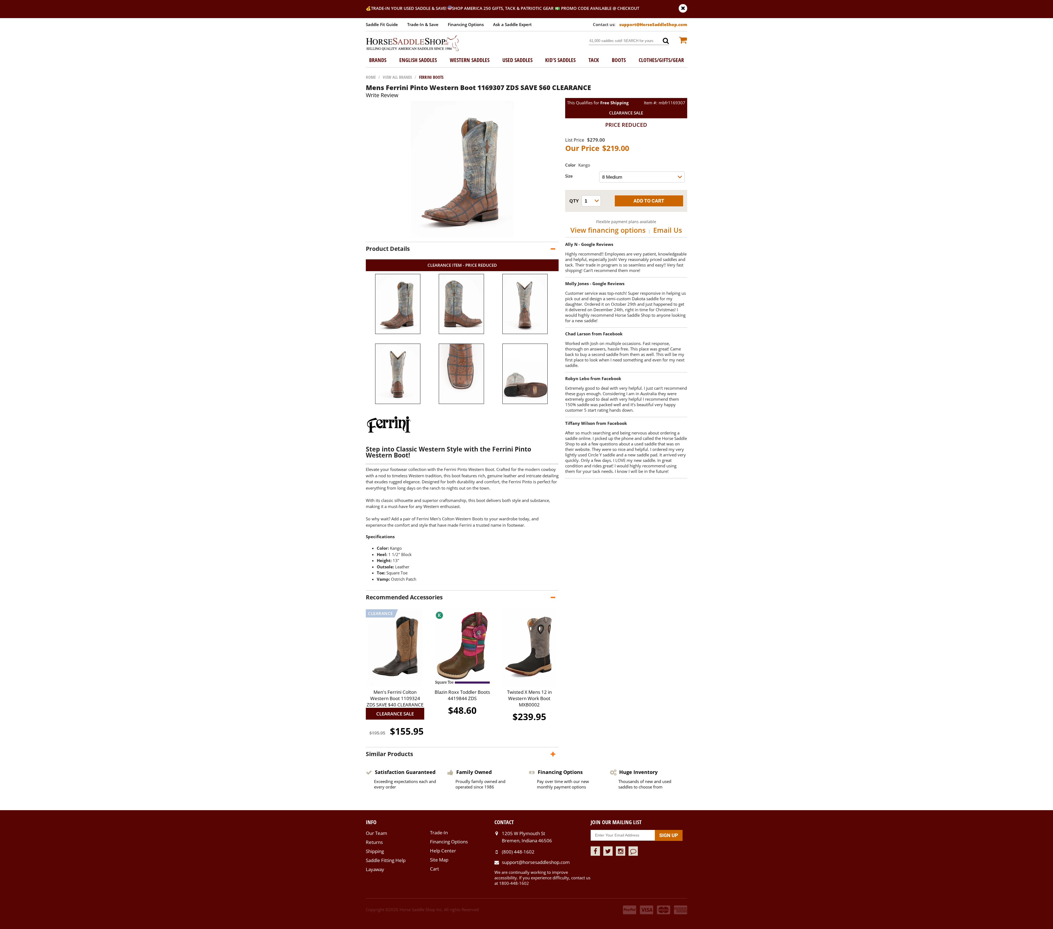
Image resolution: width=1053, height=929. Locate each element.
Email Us (667, 230)
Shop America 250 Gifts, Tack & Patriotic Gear (503, 8)
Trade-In (439, 832)
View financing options (608, 230)
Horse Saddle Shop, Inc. (412, 43)
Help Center (443, 850)
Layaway (375, 869)
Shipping (375, 851)
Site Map (439, 860)
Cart (434, 869)
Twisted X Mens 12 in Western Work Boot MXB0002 (529, 698)
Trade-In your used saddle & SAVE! (409, 8)
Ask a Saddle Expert (512, 24)
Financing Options (466, 24)
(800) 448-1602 (518, 852)
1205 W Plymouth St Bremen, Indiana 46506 (527, 837)
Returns (374, 842)
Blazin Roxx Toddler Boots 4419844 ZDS (462, 695)
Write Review (382, 95)
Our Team (376, 833)
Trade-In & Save (422, 24)
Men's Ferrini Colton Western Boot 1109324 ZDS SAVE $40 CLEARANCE (395, 698)
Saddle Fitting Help (386, 860)
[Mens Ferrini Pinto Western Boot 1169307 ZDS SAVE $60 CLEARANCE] (462, 236)
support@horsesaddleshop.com (536, 862)
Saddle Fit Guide (382, 24)
